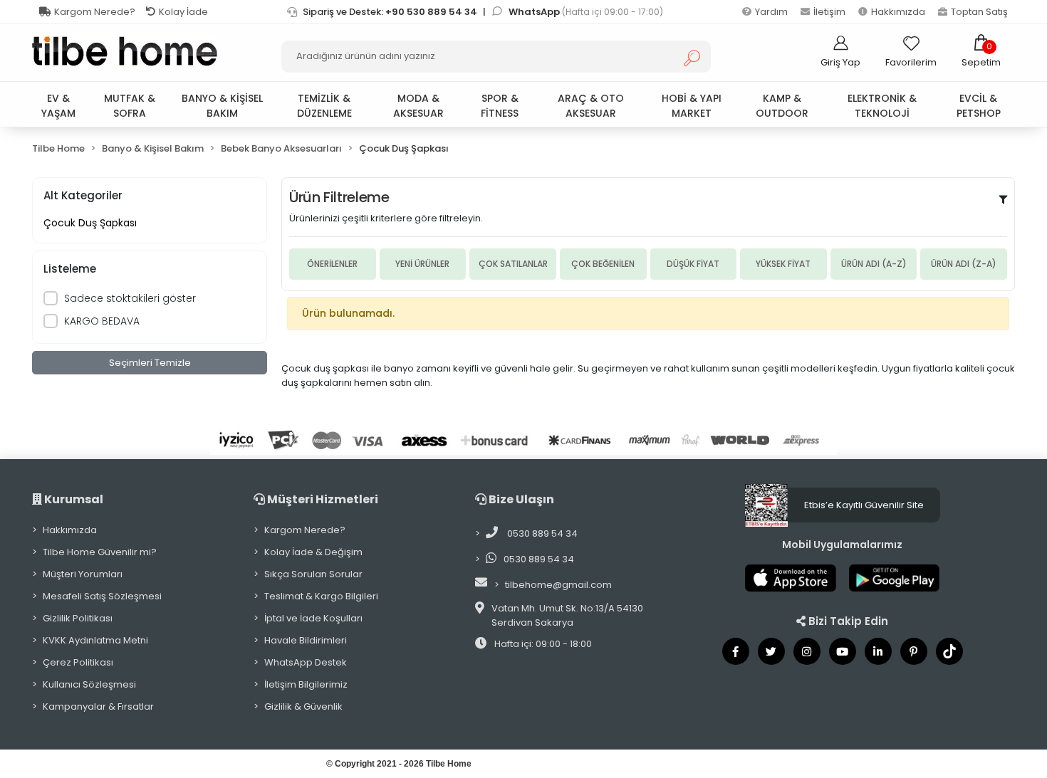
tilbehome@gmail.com (558, 585)
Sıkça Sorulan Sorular (313, 574)
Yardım (771, 12)
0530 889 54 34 (541, 533)
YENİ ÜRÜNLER (422, 264)
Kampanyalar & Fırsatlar (98, 706)
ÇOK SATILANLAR (513, 264)
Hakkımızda (898, 12)
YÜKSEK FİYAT (783, 264)
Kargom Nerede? (94, 12)
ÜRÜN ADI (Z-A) (963, 264)
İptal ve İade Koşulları (313, 618)
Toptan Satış (979, 12)
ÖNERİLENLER (332, 264)
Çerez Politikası (78, 662)
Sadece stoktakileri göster (130, 298)
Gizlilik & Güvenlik (303, 706)
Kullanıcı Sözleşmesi (89, 684)
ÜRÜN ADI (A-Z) (874, 264)
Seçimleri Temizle (150, 362)
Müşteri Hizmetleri (321, 499)
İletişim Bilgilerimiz (306, 684)
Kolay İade (183, 12)
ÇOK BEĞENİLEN (603, 264)
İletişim (829, 12)
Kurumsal (72, 499)
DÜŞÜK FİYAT (693, 264)
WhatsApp (535, 12)
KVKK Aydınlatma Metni (95, 640)
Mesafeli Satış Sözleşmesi (102, 596)
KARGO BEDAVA (102, 321)
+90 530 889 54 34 (431, 12)
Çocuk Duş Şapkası (90, 223)
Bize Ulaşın (520, 499)
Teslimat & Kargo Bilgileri (321, 596)
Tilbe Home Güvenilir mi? (100, 552)
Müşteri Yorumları (83, 574)
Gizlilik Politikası (78, 618)
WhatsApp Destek (305, 662)
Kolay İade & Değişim (313, 552)
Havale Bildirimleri (305, 640)
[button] (981, 51)
